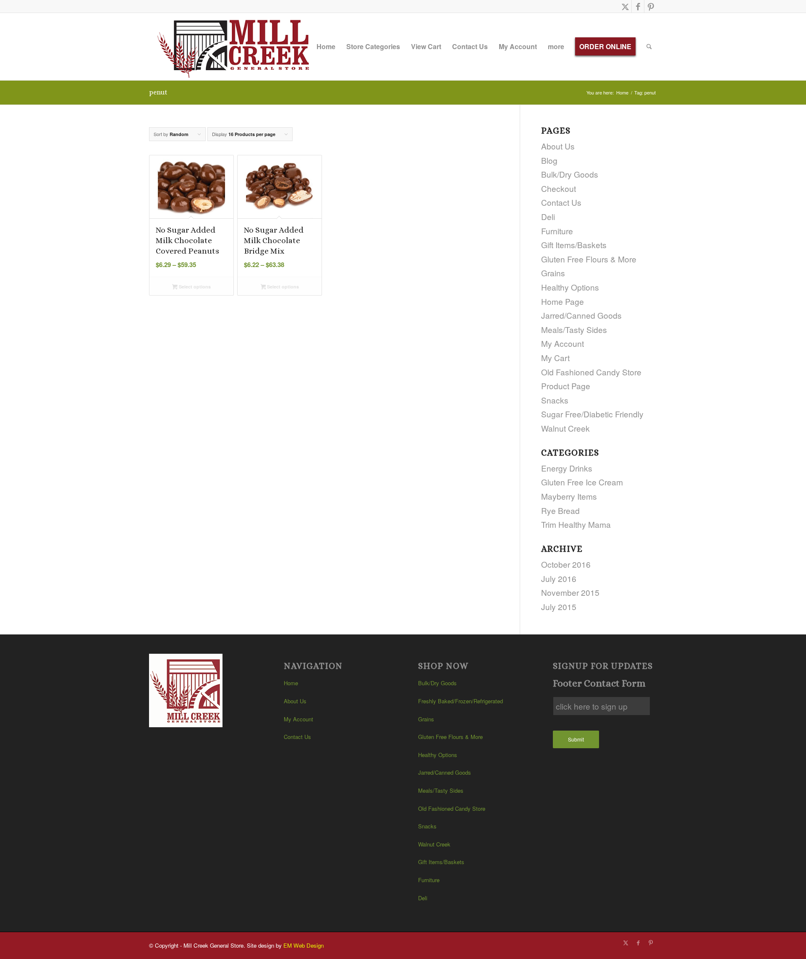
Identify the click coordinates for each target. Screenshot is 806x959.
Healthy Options (570, 287)
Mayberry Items (569, 496)
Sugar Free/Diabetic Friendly (592, 413)
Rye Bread (560, 510)
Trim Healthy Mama (576, 524)
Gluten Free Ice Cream (582, 481)
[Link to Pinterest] (650, 6)
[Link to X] (625, 6)
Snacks (554, 400)
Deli (548, 216)
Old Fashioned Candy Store (591, 371)
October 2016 (566, 564)
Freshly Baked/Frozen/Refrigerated (460, 701)
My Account (562, 343)
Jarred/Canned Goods (581, 315)
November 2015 (570, 592)
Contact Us (561, 202)
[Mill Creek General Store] (236, 46)
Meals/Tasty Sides (574, 329)
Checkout (558, 188)
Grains (553, 272)
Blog (549, 160)
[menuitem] (326, 46)
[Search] (649, 46)
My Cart (555, 357)
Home (291, 683)
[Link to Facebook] (638, 6)
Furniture (557, 230)
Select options (194, 286)
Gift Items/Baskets (574, 244)
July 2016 (558, 578)
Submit (576, 739)
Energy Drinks (566, 468)
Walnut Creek (565, 428)
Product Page (565, 385)
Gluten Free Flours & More (588, 259)
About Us (558, 146)
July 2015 (558, 606)
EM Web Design (303, 945)
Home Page (562, 301)
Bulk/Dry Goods (569, 174)
